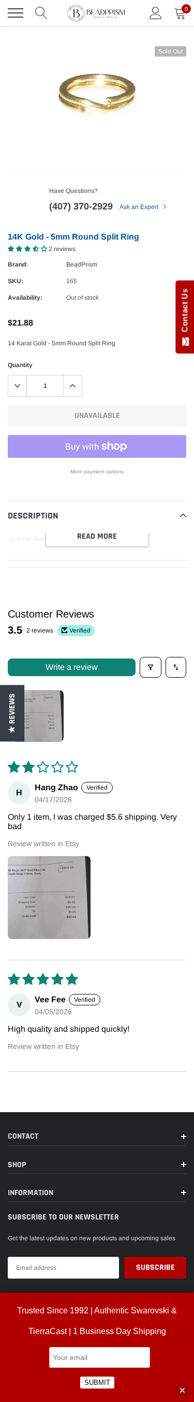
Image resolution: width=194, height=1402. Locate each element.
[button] (28, 249)
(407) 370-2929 (81, 206)
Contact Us (184, 312)
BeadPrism (81, 264)
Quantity (20, 365)
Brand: (18, 264)
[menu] (15, 13)
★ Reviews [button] (12, 713)
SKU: (15, 281)
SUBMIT (97, 1382)
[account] (156, 13)
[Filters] (150, 667)
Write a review (72, 667)
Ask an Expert (140, 207)
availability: (25, 297)
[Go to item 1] (38, 716)
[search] (41, 13)
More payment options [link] (97, 471)
